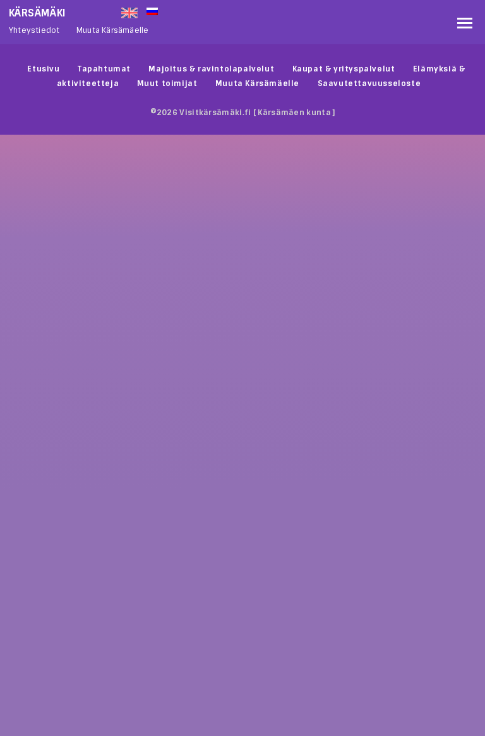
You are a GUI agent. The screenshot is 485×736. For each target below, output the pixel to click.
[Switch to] (298, 10)
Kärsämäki (37, 13)
